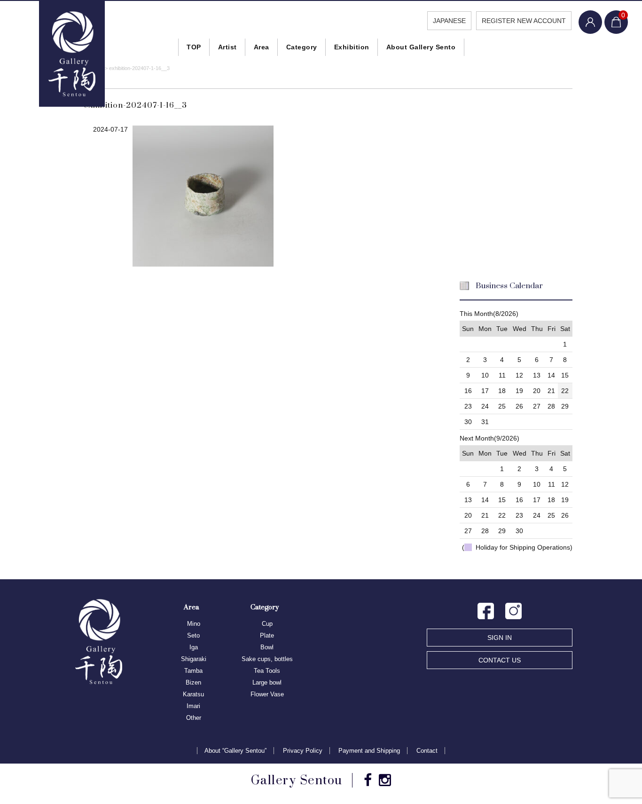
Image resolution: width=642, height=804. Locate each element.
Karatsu (193, 694)
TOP (194, 47)
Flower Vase (267, 694)
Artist (227, 47)
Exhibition (351, 47)
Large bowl (267, 682)
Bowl (267, 647)
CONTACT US (499, 660)
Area (261, 47)
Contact (427, 750)
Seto (193, 635)
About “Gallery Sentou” (235, 750)
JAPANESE (449, 20)
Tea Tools (267, 670)
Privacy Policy (302, 750)
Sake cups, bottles (267, 658)
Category (301, 47)
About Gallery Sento (421, 47)
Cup (267, 623)
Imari (193, 705)
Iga (193, 647)
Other (193, 717)
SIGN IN (499, 637)
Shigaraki (193, 658)
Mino (193, 623)
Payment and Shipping (369, 750)
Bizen (193, 682)
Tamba (193, 670)
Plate (267, 635)
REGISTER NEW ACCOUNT (524, 20)
